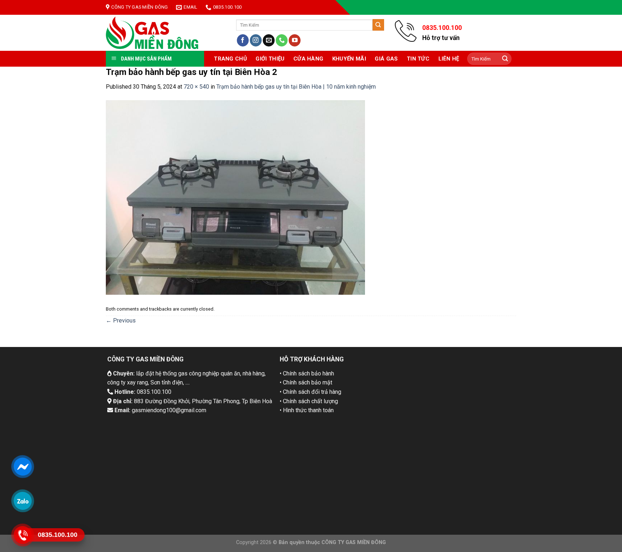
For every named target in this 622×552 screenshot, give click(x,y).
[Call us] (282, 40)
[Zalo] (22, 500)
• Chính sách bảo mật (306, 382)
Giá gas (386, 58)
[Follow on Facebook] (243, 40)
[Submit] (378, 25)
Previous (121, 320)
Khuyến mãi (349, 58)
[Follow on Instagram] (256, 40)
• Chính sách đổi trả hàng (310, 391)
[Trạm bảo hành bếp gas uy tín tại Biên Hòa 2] (235, 196)
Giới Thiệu (270, 58)
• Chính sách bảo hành (307, 373)
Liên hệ (448, 58)
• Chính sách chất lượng (309, 401)
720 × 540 (196, 86)
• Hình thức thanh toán (307, 410)
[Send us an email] (269, 40)
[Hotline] (22, 535)
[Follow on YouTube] (295, 40)
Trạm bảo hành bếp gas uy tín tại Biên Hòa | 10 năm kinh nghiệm (296, 86)
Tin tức (418, 58)
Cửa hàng (308, 58)
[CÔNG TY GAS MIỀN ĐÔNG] (152, 33)
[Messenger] (22, 466)
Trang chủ (230, 58)
